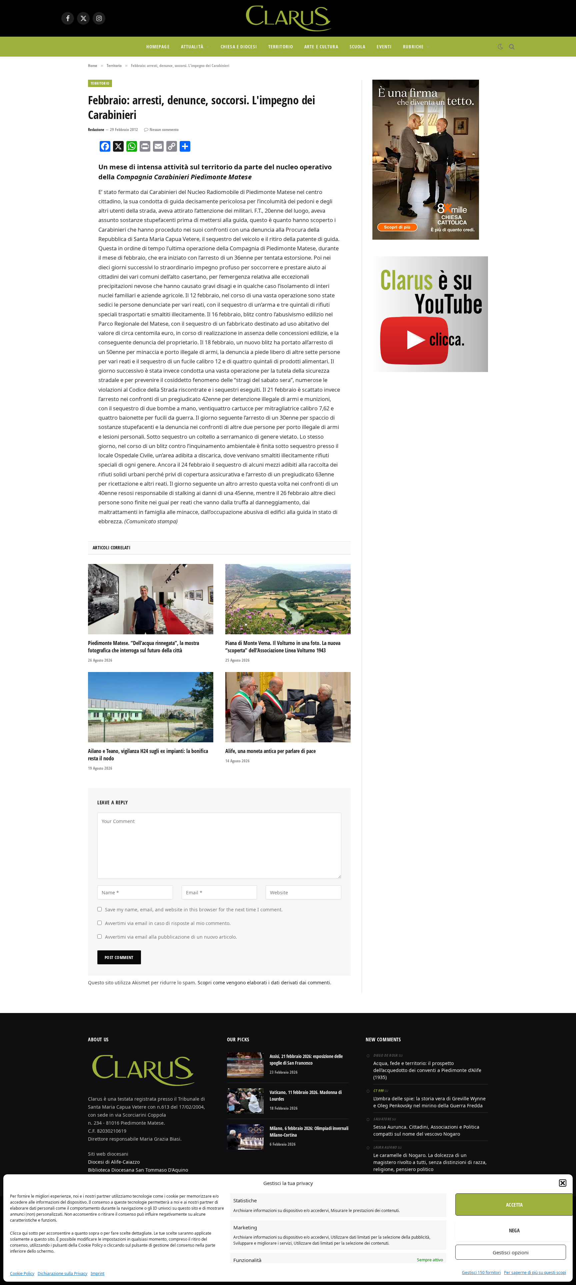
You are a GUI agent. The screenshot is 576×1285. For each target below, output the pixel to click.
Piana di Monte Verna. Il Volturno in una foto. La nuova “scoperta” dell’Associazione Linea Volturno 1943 (282, 647)
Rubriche (413, 46)
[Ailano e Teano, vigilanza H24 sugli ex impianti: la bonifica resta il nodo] (150, 707)
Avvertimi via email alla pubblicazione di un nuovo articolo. (171, 937)
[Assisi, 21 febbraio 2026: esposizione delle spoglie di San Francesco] (245, 1065)
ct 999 (378, 1090)
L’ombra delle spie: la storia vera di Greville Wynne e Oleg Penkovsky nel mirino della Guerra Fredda (429, 1102)
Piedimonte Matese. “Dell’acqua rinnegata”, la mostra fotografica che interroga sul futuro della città (143, 647)
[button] (562, 1183)
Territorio (280, 46)
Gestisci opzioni (511, 1252)
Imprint (97, 1273)
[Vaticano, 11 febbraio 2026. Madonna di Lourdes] (245, 1101)
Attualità (192, 46)
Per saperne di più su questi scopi (535, 1272)
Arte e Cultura (321, 46)
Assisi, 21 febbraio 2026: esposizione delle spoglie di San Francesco (306, 1059)
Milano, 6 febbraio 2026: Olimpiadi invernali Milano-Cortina (309, 1131)
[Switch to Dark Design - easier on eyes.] (500, 47)
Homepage (158, 46)
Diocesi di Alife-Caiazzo (114, 1162)
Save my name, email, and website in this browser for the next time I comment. (194, 909)
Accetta (514, 1204)
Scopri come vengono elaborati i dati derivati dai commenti (264, 982)
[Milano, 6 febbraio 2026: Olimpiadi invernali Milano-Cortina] (245, 1137)
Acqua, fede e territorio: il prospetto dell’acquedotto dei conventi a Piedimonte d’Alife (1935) (427, 1070)
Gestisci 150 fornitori (481, 1272)
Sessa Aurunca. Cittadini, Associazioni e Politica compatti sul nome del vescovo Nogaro (426, 1130)
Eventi (384, 46)
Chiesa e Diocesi (239, 46)
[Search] (511, 46)
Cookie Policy (22, 1273)
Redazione (96, 129)
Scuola (358, 46)
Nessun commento (164, 129)
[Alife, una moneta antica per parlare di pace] (288, 707)
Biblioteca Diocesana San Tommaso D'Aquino (138, 1170)
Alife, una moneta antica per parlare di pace (270, 751)
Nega (514, 1230)
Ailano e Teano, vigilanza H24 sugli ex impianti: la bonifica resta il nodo (148, 755)
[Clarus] (287, 18)
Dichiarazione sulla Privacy (62, 1273)
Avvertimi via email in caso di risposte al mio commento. (168, 923)
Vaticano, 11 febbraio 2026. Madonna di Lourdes (306, 1095)
